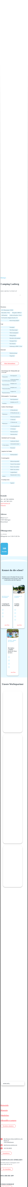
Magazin (4, 1110)
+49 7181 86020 (8, 1148)
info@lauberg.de (5, 503)
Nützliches (5, 1115)
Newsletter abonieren (8, 1126)
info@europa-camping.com (10, 1145)
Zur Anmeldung (7, 1169)
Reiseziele (5, 1105)
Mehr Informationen (9, 363)
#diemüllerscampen (8, 1120)
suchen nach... (6, 1083)
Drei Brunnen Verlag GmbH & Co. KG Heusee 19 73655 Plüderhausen (13, 1140)
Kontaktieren (6, 1153)
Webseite (3, 505)
